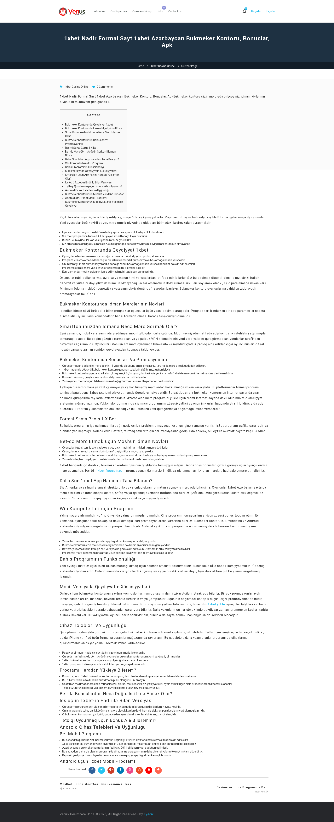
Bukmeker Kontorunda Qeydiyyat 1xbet (89, 124)
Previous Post (69, 788)
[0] (244, 11)
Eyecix (149, 814)
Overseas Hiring (142, 11)
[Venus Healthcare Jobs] (74, 11)
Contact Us (175, 11)
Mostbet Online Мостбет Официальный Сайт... (97, 784)
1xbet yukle (216, 604)
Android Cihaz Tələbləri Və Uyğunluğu (87, 190)
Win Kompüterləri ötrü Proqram (84, 163)
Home (140, 66)
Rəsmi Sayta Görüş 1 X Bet (81, 147)
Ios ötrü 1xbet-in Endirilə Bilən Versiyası (88, 182)
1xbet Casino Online (163, 66)
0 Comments (105, 86)
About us (99, 11)
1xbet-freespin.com (110, 471)
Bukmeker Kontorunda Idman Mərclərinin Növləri (94, 128)
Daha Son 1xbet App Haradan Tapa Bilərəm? (92, 159)
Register (256, 11)
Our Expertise (119, 11)
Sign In (271, 11)
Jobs (160, 11)
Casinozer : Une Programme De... (242, 787)
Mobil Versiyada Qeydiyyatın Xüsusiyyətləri (91, 170)
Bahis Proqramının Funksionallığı (84, 167)
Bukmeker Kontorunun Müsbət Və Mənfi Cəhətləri (94, 194)
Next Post (260, 791)
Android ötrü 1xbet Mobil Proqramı (86, 197)
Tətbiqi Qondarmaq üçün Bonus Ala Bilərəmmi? (93, 186)
